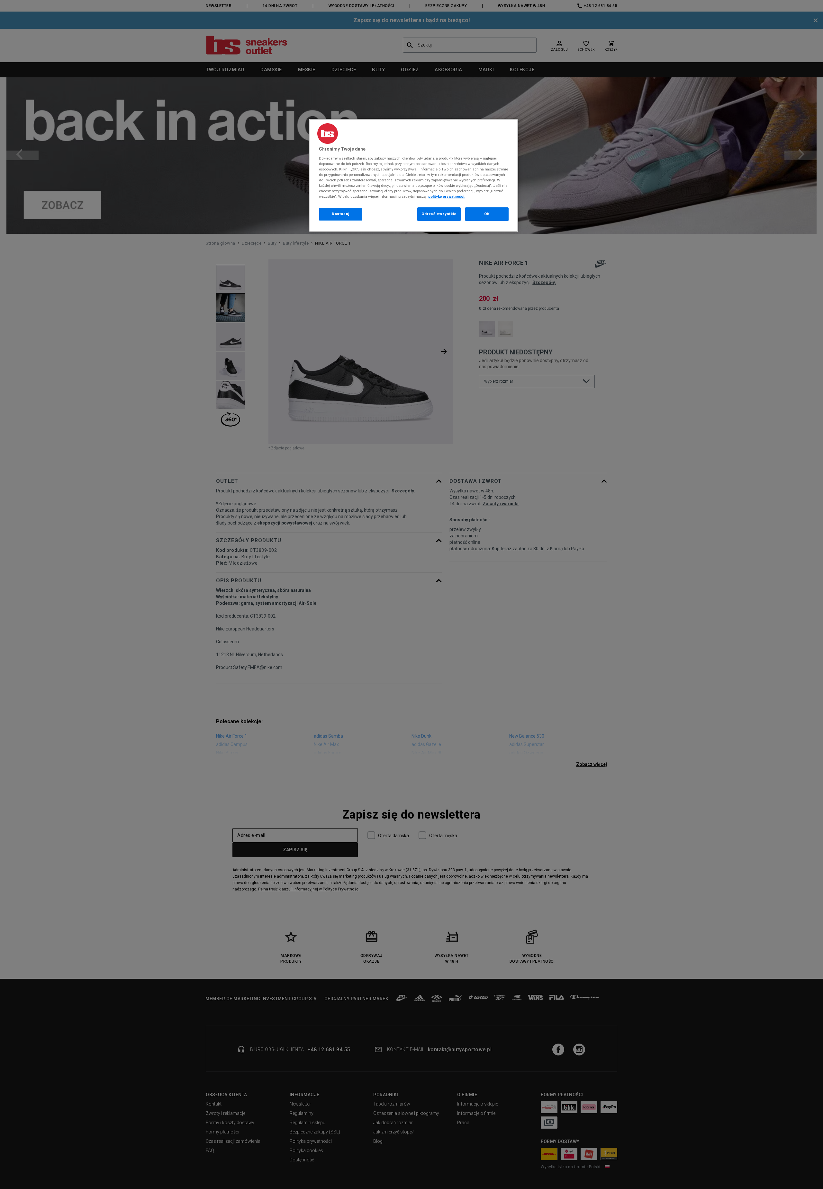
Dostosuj (340, 214)
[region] (413, 175)
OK (487, 214)
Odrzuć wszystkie (439, 214)
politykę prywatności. (446, 196)
